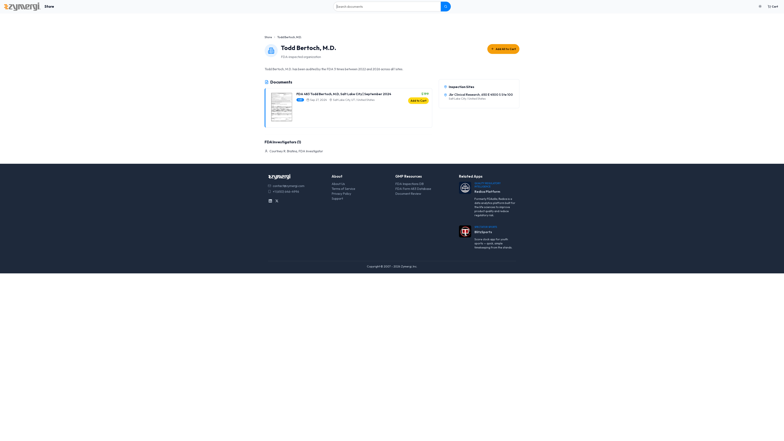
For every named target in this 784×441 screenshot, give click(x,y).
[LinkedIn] (270, 200)
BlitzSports (483, 232)
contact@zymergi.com (288, 186)
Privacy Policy (341, 194)
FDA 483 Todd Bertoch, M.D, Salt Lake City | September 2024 (343, 94)
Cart (775, 6)
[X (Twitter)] (276, 200)
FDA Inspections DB (409, 184)
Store (49, 6)
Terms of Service (343, 189)
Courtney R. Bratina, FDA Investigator (296, 151)
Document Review (408, 194)
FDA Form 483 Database (413, 189)
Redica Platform (487, 191)
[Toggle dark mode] (760, 6)
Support (337, 198)
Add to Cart (418, 100)
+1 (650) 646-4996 (286, 191)
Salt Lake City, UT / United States (354, 100)
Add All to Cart (506, 49)
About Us (338, 184)
